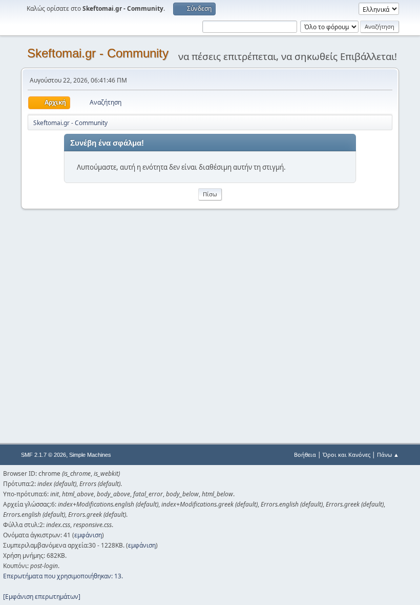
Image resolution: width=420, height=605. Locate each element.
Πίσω (210, 194)
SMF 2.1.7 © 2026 (43, 455)
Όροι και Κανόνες (346, 454)
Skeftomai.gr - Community (98, 53)
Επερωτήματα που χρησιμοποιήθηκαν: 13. (63, 576)
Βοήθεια (305, 454)
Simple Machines (90, 455)
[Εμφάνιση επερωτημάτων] (41, 596)
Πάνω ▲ (388, 454)
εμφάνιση (88, 535)
